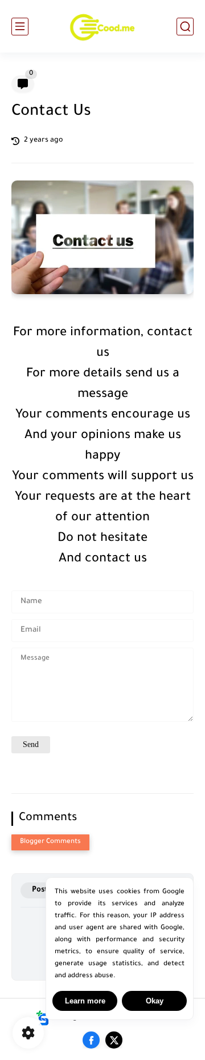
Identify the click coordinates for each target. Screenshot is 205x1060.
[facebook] (91, 1040)
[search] (185, 26)
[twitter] (113, 1040)
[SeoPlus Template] (43, 1018)
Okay (154, 1001)
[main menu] (19, 26)
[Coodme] (102, 26)
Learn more (85, 1001)
